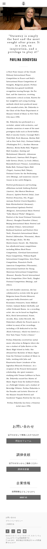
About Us (23, 497)
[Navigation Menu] (4, 3)
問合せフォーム (23, 441)
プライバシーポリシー (14, 521)
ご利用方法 (10, 524)
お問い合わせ (11, 517)
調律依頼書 (23, 469)
